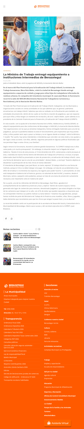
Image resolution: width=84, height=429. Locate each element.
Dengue (47, 314)
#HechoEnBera (49, 415)
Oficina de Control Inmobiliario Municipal (59, 396)
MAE (45, 335)
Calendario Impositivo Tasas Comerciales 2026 (21, 336)
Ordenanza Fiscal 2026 (12, 323)
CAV (45, 293)
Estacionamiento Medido (53, 400)
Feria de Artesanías (51, 341)
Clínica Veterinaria (51, 308)
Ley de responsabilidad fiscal (14, 354)
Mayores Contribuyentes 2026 (15, 364)
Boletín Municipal (10, 357)
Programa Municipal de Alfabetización (58, 387)
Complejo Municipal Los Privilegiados (57, 350)
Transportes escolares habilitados (16, 380)
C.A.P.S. (47, 305)
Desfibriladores (49, 311)
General (7, 71)
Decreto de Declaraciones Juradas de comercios (21, 374)
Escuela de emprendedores (54, 367)
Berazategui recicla (51, 323)
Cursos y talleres (50, 332)
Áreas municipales (10, 296)
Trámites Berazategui (52, 296)
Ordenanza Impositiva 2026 (14, 326)
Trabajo (47, 360)
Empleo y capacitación (52, 363)
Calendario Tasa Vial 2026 (13, 332)
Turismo (47, 411)
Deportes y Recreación (52, 392)
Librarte (47, 338)
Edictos (6, 370)
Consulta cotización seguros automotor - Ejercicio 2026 (18, 346)
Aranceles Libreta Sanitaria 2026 (16, 367)
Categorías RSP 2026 (11, 339)
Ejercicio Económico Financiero (15, 351)
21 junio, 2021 (7, 81)
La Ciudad (48, 404)
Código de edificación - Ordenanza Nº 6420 (19, 377)
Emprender (48, 378)
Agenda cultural (50, 375)
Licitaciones (8, 361)
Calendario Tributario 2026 (14, 329)
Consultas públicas (11, 342)
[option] (21, 249)
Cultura (47, 328)
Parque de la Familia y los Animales (57, 407)
